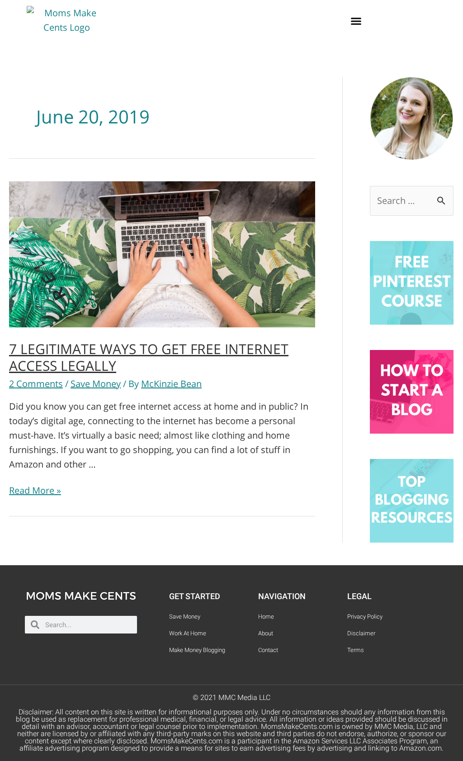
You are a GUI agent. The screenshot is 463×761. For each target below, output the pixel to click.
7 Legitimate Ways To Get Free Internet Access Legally (148, 357)
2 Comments (36, 384)
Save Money (96, 384)
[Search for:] (412, 200)
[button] (356, 20)
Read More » (35, 490)
